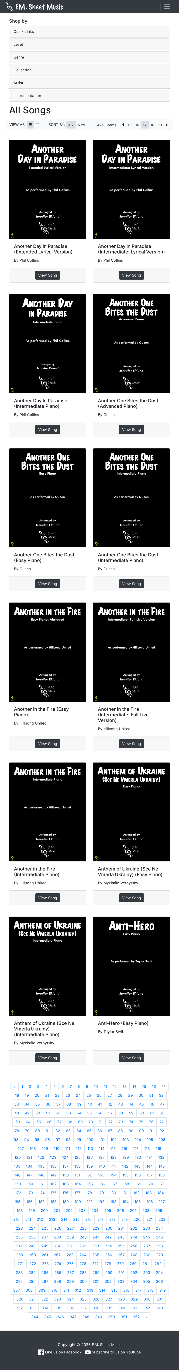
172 (18, 1192)
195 (137, 1201)
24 (78, 1095)
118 (147, 1148)
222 (161, 1219)
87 (110, 1130)
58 (120, 1113)
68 (70, 1122)
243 (120, 1237)
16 (137, 125)
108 (33, 1148)
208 (145, 1210)
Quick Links (24, 31)
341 (134, 1308)
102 (113, 1139)
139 (89, 1166)
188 (53, 1201)
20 (37, 1095)
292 (133, 1272)
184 (161, 1192)
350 (111, 1317)
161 (42, 1184)
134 (29, 1166)
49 (27, 1113)
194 (125, 1201)
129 (126, 1157)
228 (83, 1228)
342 (146, 1308)
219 (124, 1219)
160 (30, 1184)
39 (79, 1104)
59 (131, 1113)
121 (29, 1157)
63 (17, 1122)
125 (77, 1157)
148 (41, 1175)
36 (48, 1104)
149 (53, 1175)
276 (82, 1263)
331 (159, 1299)
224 (32, 1228)
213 (52, 1219)
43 (120, 1104)
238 (57, 1237)
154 (113, 1175)
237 (44, 1237)
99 (78, 1139)
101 (102, 1139)
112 (79, 1148)
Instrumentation (27, 95)
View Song (47, 275)
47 (162, 1104)
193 (113, 1201)
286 (57, 1272)
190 (78, 1201)
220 (137, 1219)
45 (141, 1104)
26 (99, 1095)
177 (77, 1192)
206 (120, 1210)
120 (17, 1157)
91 (152, 1130)
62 (162, 1113)
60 (141, 1113)
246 (159, 1237)
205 (107, 1210)
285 (44, 1272)
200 (44, 1210)
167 (114, 1184)
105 (150, 1139)
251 (70, 1246)
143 (137, 1166)
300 (83, 1281)
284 (32, 1272)
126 (89, 1157)
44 (131, 1104)
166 (102, 1184)
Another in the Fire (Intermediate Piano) (37, 871)
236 (32, 1237)
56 (100, 1113)
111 (67, 1148)
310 (54, 1290)
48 (16, 1113)
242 (108, 1237)
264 (82, 1254)
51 (48, 1113)
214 (64, 1219)
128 (113, 1157)
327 (108, 1299)
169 (138, 1184)
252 (82, 1246)
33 (16, 1104)
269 (146, 1254)
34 (27, 1104)
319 (162, 1290)
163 (65, 1184)
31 (151, 1095)
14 (134, 1086)
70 (91, 1122)
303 (120, 1281)
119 (158, 1148)
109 (45, 1148)
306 (159, 1281)
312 (78, 1290)
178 (89, 1192)
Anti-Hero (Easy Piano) (123, 1023)
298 (57, 1281)
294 (159, 1272)
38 (68, 1104)
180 (113, 1192)
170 (150, 1184)
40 (89, 1104)
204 (94, 1210)
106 (162, 1139)
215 (76, 1219)
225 (44, 1228)
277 (95, 1263)
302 (108, 1281)
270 (159, 1254)
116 (124, 1148)
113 (90, 1148)
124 (65, 1157)
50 (37, 1113)
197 (162, 1201)
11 (105, 1086)
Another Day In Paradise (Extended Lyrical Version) (43, 249)
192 (101, 1201)
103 (126, 1139)
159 (18, 1184)
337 (83, 1308)
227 (70, 1228)
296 (32, 1281)
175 (54, 1192)
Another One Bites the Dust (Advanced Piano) (128, 403)
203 (82, 1210)
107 (21, 1148)
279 (120, 1263)
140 (102, 1166)
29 (130, 1095)
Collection (22, 70)
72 (110, 1122)
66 (49, 1122)
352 (136, 1317)
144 (149, 1166)
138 (77, 1166)
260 (32, 1254)
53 (68, 1113)
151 (77, 1175)
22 (57, 1095)
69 (80, 1122)
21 (47, 1095)
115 (113, 1148)
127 (102, 1157)
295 (19, 1281)
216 (88, 1219)
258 (159, 1246)
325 (83, 1299)
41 (100, 1104)
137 (65, 1166)
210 (16, 1219)
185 (17, 1201)
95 (37, 1139)
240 (83, 1237)
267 (121, 1254)
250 (57, 1246)
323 (57, 1299)
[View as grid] (30, 124)
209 (158, 1210)
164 (78, 1184)
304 (133, 1281)
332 (19, 1308)
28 (120, 1095)
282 (158, 1263)
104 (138, 1139)
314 (102, 1290)
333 (32, 1308)
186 (29, 1201)
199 (32, 1210)
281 (145, 1263)
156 (137, 1175)
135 (41, 1166)
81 (48, 1130)
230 (108, 1228)
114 (101, 1148)
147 (29, 1175)
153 (101, 1175)
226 (57, 1228)
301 (96, 1281)
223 (19, 1228)
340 (121, 1308)
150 (65, 1175)
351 (124, 1317)
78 (17, 1130)
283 (19, 1272)
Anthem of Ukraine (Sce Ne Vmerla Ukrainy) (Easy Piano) (130, 871)
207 (133, 1210)
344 (34, 1317)
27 (109, 1095)
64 (28, 1122)
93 (16, 1139)
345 (47, 1317)
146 (17, 1175)
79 (27, 1130)
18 (152, 125)
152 (89, 1175)
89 (131, 1130)
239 (70, 1237)
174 (42, 1192)
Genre (19, 57)
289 (96, 1272)
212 (40, 1219)
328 (121, 1299)
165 (90, 1184)
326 (96, 1299)
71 (101, 1122)
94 (26, 1139)
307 (16, 1290)
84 (78, 1130)
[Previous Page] (123, 124)
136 (53, 1166)
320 (19, 1299)
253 (95, 1246)
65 (38, 1122)
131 (149, 1157)
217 (100, 1219)
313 (90, 1290)
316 (126, 1290)
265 (95, 1254)
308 (29, 1290)
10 (96, 1086)
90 (141, 1130)
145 (161, 1166)
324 (70, 1299)
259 (19, 1254)
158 (161, 1175)
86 (99, 1130)
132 (161, 1157)
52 (58, 1113)
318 (150, 1290)
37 (58, 1104)
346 (60, 1317)
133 (17, 1166)
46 (152, 1104)
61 (152, 1113)
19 (160, 125)
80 (37, 1130)
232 (133, 1228)
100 (90, 1139)
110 (56, 1148)
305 (146, 1281)
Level (18, 44)
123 (53, 1157)
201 (57, 1210)
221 (149, 1219)
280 (133, 1263)
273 (45, 1263)
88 (120, 1130)
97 (58, 1139)
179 (101, 1192)
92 (161, 1130)
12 (115, 1086)
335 (57, 1308)
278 (107, 1263)
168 (126, 1184)
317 (138, 1290)
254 (108, 1246)
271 (20, 1263)
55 (89, 1113)
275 (70, 1263)
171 (161, 1184)
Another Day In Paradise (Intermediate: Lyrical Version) (131, 249)
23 (67, 1095)
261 (45, 1254)
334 (44, 1308)
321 (32, 1299)
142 (125, 1166)
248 (32, 1246)
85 (89, 1130)
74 (131, 1122)
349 (98, 1317)
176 (65, 1192)
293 (146, 1272)
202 (69, 1210)
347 (73, 1317)
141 (113, 1166)
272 (32, 1263)
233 (146, 1228)
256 (134, 1246)
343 (159, 1308)
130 (138, 1157)
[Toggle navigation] (166, 6)
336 (70, 1308)
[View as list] (37, 124)
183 (148, 1192)
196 (150, 1201)
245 (146, 1237)
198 (20, 1210)
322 (44, 1299)
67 (59, 1122)
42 (110, 1104)
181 (124, 1192)
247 (19, 1246)
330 (147, 1299)
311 (66, 1290)
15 (129, 125)
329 (134, 1299)
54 (79, 1113)
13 (125, 1086)
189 (65, 1201)
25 (88, 1095)
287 (70, 1272)
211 (28, 1219)
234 (159, 1228)
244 (133, 1237)
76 (151, 1122)
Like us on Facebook (63, 1352)
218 (112, 1219)
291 (121, 1272)
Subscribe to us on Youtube (116, 1352)
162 (53, 1184)
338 (96, 1308)
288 (83, 1272)
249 (44, 1246)
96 (47, 1139)
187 (41, 1201)
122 (41, 1157)
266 (108, 1254)
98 (68, 1139)
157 (150, 1175)
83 (68, 1130)
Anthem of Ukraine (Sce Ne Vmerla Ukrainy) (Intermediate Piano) (44, 1028)
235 (19, 1237)
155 (125, 1175)
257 (146, 1246)
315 (114, 1290)
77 (161, 1122)
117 (135, 1148)
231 (121, 1228)
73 (121, 1122)
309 (41, 1290)
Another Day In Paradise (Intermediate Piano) (40, 403)
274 (58, 1263)
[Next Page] (167, 124)
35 (37, 1104)
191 (89, 1201)
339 (108, 1308)
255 (121, 1246)
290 (108, 1272)
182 (136, 1192)
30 (141, 1095)
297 (44, 1281)
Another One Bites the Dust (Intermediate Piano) (128, 557)
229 (96, 1228)
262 (57, 1254)
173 (30, 1192)
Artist (18, 82)
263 (70, 1254)
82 (57, 1130)
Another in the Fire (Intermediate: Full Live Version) (123, 714)
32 (161, 1095)
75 (141, 1122)
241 (96, 1237)
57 (110, 1113)
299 (70, 1281)
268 (134, 1254)
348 (85, 1317)
